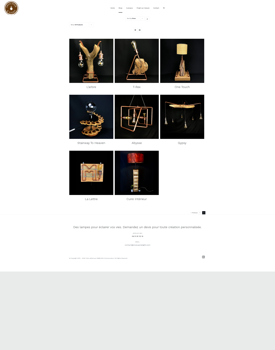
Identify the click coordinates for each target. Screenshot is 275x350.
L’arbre (91, 87)
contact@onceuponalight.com (137, 245)
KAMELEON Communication (105, 258)
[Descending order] (147, 19)
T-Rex (137, 87)
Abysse (137, 143)
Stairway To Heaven (91, 143)
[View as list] (140, 30)
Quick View (91, 61)
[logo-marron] (11, 2)
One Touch (182, 87)
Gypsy (182, 143)
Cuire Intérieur (137, 199)
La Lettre (91, 199)
